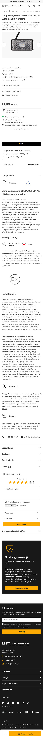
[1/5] (10, 482)
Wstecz (6, 11)
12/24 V (10, 74)
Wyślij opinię (21, 524)
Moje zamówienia (9, 683)
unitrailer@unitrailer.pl (32, 437)
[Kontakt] (21, 643)
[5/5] (26, 482)
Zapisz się (21, 631)
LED (12, 71)
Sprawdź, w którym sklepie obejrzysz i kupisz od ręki (21, 125)
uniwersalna (16, 68)
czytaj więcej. (25, 627)
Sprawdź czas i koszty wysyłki (14, 122)
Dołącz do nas (8, 608)
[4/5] (22, 482)
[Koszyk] (34, 6)
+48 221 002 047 (28, 2)
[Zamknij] (39, 2)
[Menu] (40, 6)
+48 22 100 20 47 (11, 437)
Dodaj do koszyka (27, 734)
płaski (23, 80)
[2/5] (14, 482)
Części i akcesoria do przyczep (30, 11)
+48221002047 (34, 164)
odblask (31, 77)
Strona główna (14, 11)
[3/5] (18, 482)
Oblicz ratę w (12, 110)
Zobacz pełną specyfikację (10, 85)
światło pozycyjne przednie (19, 77)
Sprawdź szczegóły (21, 588)
